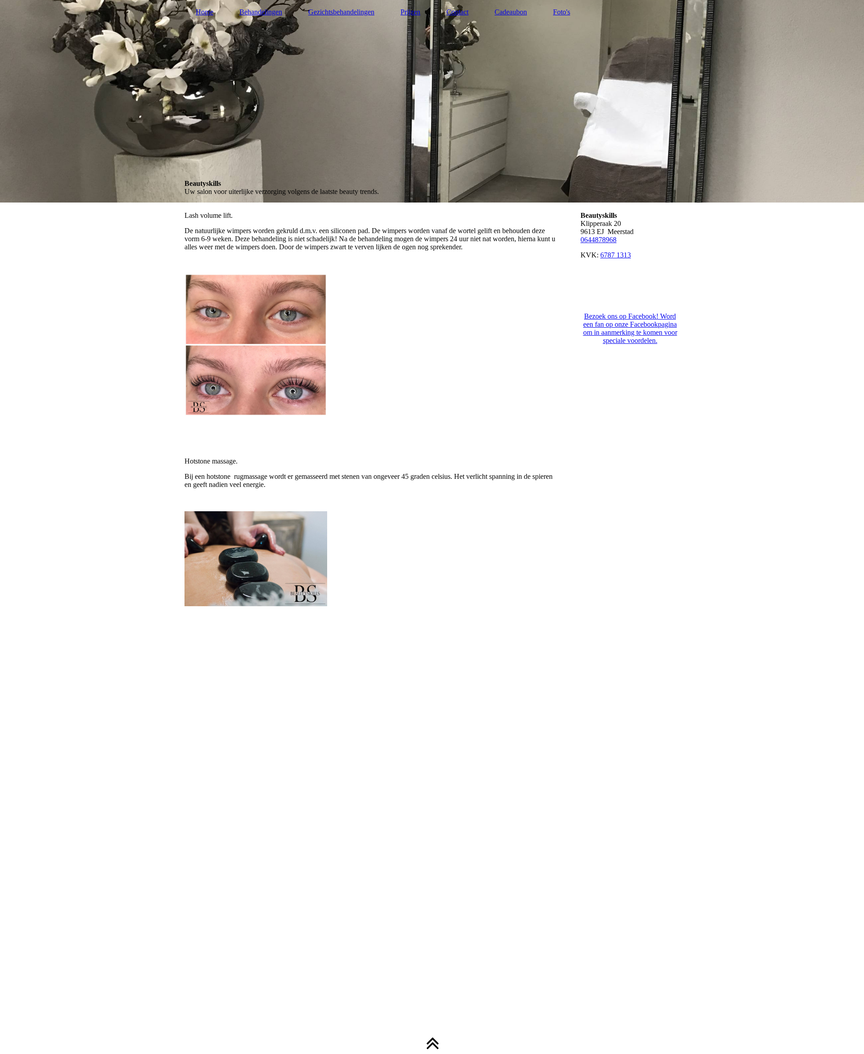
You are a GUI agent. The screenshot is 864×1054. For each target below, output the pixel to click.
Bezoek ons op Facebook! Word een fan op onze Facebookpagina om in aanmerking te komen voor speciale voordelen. (630, 328)
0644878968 (598, 239)
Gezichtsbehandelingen (341, 12)
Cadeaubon (511, 12)
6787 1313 (615, 255)
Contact (457, 12)
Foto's (561, 12)
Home (204, 12)
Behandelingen (260, 12)
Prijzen (410, 12)
